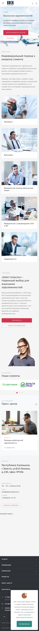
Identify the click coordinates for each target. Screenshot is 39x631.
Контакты (6, 589)
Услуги (4, 559)
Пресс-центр (7, 583)
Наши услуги (6, 52)
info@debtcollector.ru (10, 492)
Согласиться (24, 624)
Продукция (6, 565)
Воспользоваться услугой (15, 32)
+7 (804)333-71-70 (8, 498)
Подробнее (10, 38)
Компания (6, 571)
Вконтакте (4, 616)
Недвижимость (10, 259)
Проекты (5, 577)
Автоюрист (8, 122)
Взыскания (8, 155)
